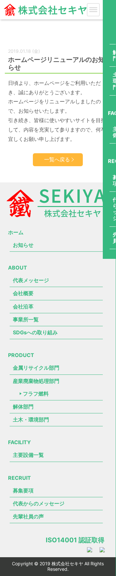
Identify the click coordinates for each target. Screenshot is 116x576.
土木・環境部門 (31, 419)
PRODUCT (21, 355)
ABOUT (17, 267)
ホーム (16, 232)
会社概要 (23, 293)
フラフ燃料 (36, 393)
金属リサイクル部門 (36, 367)
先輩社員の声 (28, 516)
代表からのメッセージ (38, 503)
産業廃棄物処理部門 (36, 381)
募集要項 (23, 490)
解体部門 (23, 406)
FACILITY (19, 442)
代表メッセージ (31, 280)
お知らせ (23, 245)
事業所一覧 (26, 319)
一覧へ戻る (57, 159)
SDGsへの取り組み (35, 332)
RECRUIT (19, 478)
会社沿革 (23, 306)
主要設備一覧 (28, 455)
